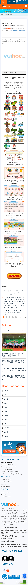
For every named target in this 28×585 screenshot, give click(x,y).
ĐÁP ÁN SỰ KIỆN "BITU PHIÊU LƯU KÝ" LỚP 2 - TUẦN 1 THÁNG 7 (14, 370)
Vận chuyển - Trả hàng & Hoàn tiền (10, 471)
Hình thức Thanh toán (6, 469)
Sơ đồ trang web (5, 486)
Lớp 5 (6, 407)
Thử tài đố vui (4, 494)
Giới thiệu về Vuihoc (6, 479)
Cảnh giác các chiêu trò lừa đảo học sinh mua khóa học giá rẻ (14, 312)
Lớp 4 (6, 403)
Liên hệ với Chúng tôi (6, 481)
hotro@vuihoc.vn (9, 464)
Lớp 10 (6, 428)
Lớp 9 (6, 424)
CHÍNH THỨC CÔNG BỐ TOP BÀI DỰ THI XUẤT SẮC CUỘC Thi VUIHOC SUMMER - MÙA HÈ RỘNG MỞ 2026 (14, 305)
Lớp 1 (6, 391)
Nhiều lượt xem (8, 330)
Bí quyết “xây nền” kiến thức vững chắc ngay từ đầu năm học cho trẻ (14, 293)
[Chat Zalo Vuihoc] (24, 576)
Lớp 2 (6, 395)
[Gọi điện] (24, 581)
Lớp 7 (6, 415)
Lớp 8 (6, 420)
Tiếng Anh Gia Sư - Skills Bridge (17, 30)
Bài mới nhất (19, 330)
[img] (14, 10)
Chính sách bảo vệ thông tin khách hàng (11, 474)
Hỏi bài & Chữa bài (6, 496)
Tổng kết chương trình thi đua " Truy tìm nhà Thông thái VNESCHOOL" (13, 355)
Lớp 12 (6, 436)
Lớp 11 (6, 432)
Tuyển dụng (4, 484)
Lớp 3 (6, 399)
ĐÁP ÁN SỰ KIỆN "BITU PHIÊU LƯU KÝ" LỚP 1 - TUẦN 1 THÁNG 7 (13, 377)
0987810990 (13, 467)
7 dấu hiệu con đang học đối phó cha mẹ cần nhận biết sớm (15, 298)
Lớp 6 (6, 411)
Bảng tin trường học (6, 492)
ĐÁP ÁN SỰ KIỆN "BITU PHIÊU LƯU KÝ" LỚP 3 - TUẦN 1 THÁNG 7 (14, 362)
